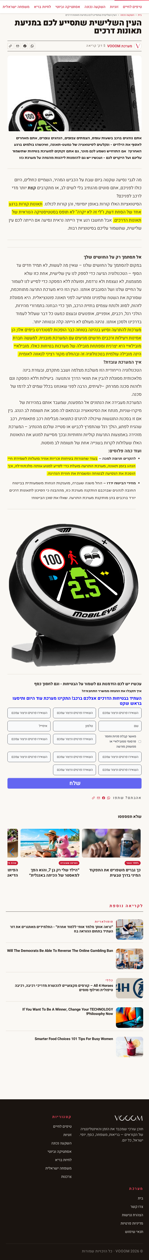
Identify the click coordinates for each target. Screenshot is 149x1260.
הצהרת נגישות (132, 1215)
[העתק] (10, 46)
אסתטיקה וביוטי (67, 6)
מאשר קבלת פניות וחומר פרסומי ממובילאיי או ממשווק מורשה (120, 741)
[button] (11, 852)
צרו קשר (136, 1206)
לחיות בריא (42, 6)
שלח (75, 783)
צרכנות (66, 1176)
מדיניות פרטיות (132, 1223)
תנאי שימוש (134, 1231)
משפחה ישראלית (16, 6)
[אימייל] (18, 46)
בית (140, 15)
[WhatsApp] (32, 46)
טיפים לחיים (132, 6)
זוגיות (114, 6)
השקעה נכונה (94, 6)
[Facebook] (25, 46)
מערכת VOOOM (119, 46)
